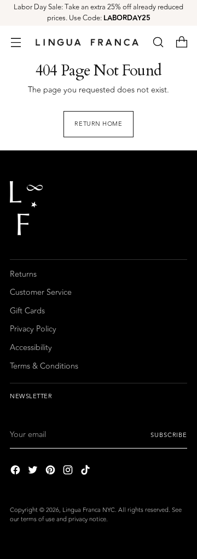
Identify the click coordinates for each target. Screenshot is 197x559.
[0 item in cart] (181, 42)
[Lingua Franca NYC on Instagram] (69, 471)
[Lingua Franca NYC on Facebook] (16, 471)
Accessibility (31, 347)
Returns (23, 274)
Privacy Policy (33, 329)
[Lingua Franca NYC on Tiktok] (86, 471)
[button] (158, 42)
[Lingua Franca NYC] (86, 42)
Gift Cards (27, 311)
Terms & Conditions (44, 366)
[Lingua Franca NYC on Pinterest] (51, 471)
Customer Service (41, 292)
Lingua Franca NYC (88, 510)
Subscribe (168, 435)
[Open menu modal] (15, 42)
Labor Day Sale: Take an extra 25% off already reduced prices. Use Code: (98, 13)
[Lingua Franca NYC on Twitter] (33, 471)
